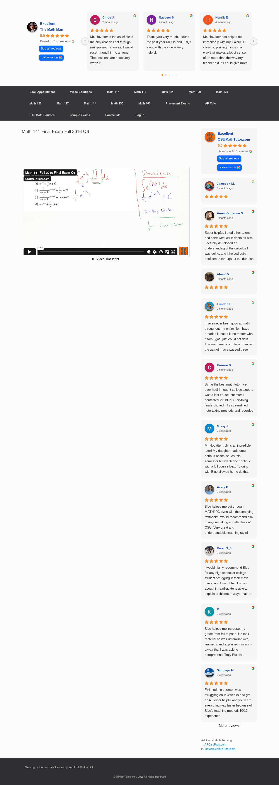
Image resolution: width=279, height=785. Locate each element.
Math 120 (195, 92)
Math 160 (144, 103)
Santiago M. (226, 670)
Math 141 (90, 103)
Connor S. (224, 365)
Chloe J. (108, 17)
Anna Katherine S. (230, 213)
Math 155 (117, 103)
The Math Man (51, 29)
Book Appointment (42, 92)
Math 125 (222, 92)
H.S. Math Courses (41, 115)
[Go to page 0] (162, 75)
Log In (140, 115)
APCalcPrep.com (215, 744)
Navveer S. (167, 17)
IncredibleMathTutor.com (219, 749)
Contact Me (112, 115)
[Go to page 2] (169, 74)
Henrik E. (222, 17)
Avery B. (223, 487)
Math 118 (140, 92)
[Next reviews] (253, 41)
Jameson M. (226, 183)
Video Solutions (81, 92)
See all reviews (51, 48)
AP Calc (210, 103)
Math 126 (35, 103)
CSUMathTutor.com (234, 139)
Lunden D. (224, 304)
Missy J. (223, 426)
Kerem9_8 (224, 548)
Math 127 (63, 103)
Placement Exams (178, 103)
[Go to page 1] (166, 75)
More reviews (229, 725)
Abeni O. (223, 274)
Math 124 (168, 92)
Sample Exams (80, 115)
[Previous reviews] (85, 41)
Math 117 (113, 92)
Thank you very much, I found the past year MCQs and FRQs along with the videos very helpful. (169, 44)
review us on (49, 57)
